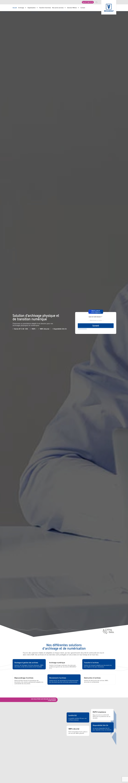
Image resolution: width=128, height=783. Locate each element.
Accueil (15, 8)
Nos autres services (58, 8)
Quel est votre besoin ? (96, 317)
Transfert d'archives (91, 663)
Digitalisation (32, 8)
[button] (95, 312)
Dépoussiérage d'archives (23, 678)
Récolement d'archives (57, 678)
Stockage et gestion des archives (26, 663)
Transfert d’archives (45, 8)
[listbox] (96, 320)
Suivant (95, 325)
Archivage (21, 8)
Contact (82, 8)
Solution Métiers (72, 8)
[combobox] (97, 2)
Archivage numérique (57, 663)
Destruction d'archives (92, 678)
